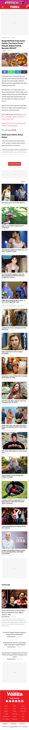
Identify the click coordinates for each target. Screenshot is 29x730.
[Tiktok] (16, 701)
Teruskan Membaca (14, 164)
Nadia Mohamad (6, 616)
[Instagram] (10, 701)
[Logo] (14, 6)
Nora (4, 50)
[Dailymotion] (22, 701)
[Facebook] (7, 701)
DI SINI (14, 130)
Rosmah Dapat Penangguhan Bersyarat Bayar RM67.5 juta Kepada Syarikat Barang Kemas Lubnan (14, 655)
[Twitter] (13, 701)
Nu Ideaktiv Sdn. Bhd (13, 726)
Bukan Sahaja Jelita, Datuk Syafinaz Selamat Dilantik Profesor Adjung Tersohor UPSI (13, 612)
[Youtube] (19, 701)
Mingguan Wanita (6, 37)
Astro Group (25, 726)
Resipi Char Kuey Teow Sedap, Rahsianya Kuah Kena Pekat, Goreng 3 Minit (14, 117)
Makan (13, 37)
